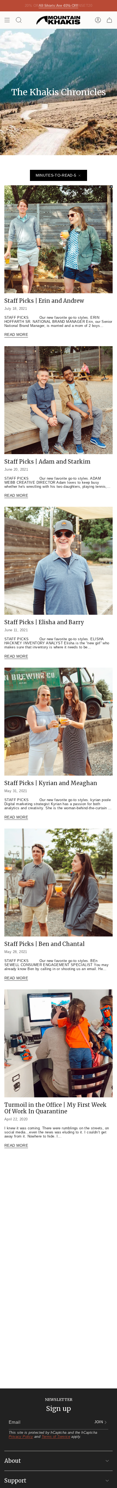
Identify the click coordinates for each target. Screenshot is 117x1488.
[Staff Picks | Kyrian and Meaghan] (58, 722)
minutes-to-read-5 (56, 175)
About (12, 1460)
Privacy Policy (21, 1437)
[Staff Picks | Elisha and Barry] (58, 561)
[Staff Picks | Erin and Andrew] (58, 239)
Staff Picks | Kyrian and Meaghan (50, 783)
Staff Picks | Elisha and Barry (44, 622)
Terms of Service (56, 1437)
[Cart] (109, 20)
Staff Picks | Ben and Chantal (44, 944)
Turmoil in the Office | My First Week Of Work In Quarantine (55, 1108)
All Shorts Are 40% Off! (58, 6)
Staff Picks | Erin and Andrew (44, 301)
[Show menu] (7, 20)
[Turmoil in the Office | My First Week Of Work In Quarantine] (58, 1043)
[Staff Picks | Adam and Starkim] (58, 400)
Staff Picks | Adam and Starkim (47, 461)
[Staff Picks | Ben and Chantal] (58, 882)
